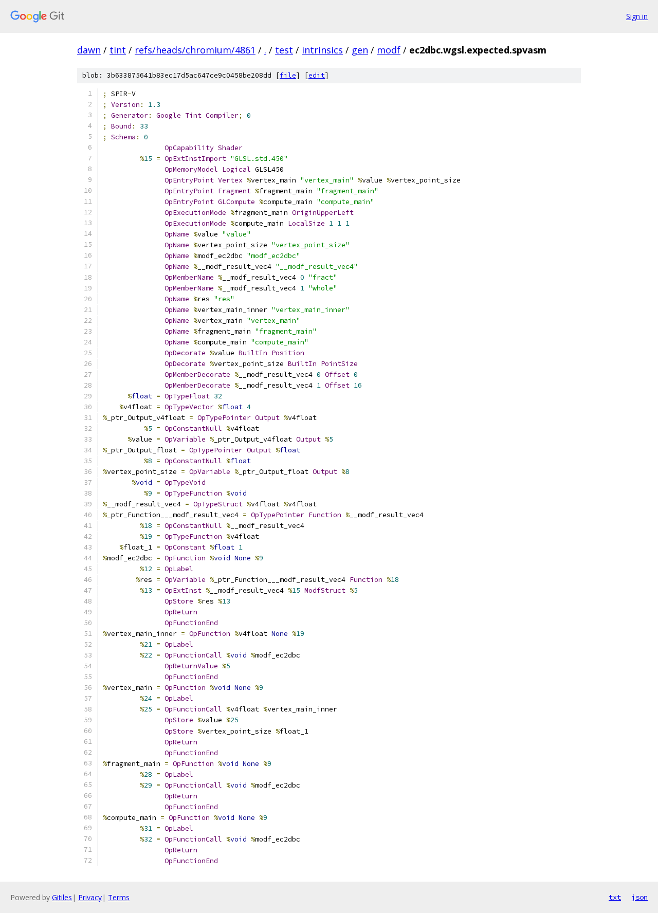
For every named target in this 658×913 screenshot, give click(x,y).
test (284, 50)
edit (316, 75)
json (639, 897)
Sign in (637, 16)
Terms (119, 897)
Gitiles (62, 897)
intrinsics (322, 50)
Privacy (90, 897)
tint (117, 50)
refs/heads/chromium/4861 (195, 50)
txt (615, 897)
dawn (89, 50)
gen (360, 50)
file (288, 75)
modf (388, 50)
